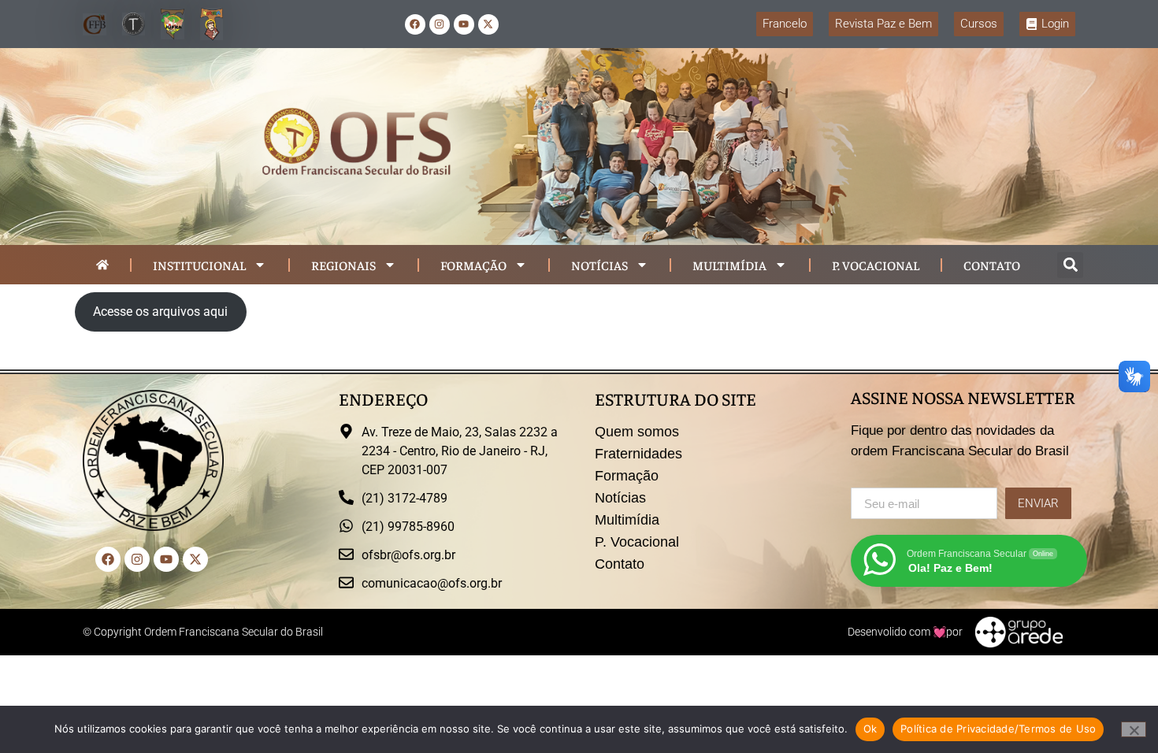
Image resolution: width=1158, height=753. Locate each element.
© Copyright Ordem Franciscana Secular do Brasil (203, 631)
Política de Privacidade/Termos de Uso (998, 728)
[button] (1070, 265)
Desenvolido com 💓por (905, 631)
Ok (870, 728)
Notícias (599, 265)
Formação (473, 265)
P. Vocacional (875, 265)
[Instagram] (439, 24)
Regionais (343, 265)
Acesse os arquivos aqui (160, 311)
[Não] (1133, 729)
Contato (991, 265)
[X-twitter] (488, 24)
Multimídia (729, 265)
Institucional (199, 265)
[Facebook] (415, 24)
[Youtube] (464, 24)
